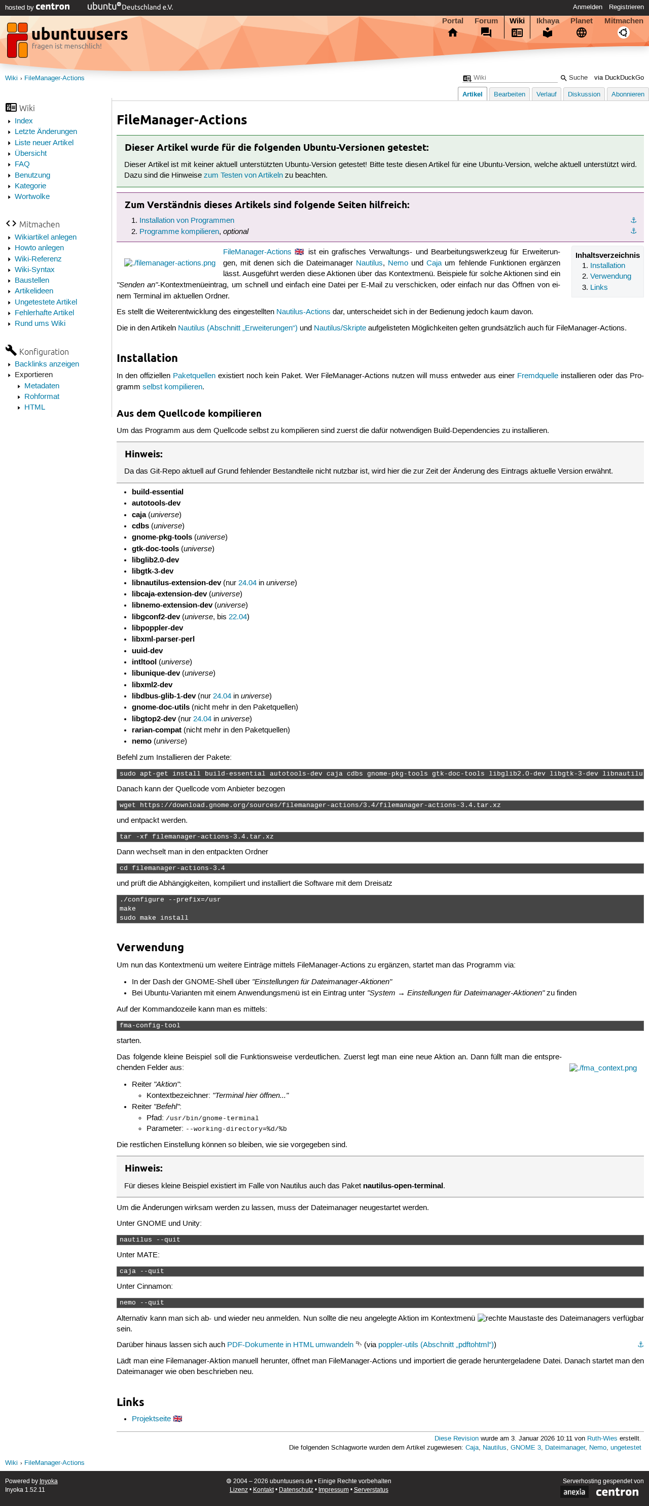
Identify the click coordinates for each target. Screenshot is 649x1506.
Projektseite (151, 1419)
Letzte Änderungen (46, 132)
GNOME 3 (526, 1448)
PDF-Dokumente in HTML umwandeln (290, 1345)
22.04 (238, 617)
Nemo (398, 263)
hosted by (20, 8)
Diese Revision (457, 1439)
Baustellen (32, 280)
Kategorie (30, 186)
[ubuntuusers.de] (68, 43)
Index (24, 121)
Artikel (472, 94)
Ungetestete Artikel (46, 302)
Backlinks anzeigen (47, 364)
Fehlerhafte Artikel (44, 313)
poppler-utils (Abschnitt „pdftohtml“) (436, 1345)
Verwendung (610, 276)
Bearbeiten (509, 94)
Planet (581, 21)
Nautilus (369, 263)
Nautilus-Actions (303, 312)
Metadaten (41, 386)
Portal (452, 21)
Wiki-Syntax (35, 270)
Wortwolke (32, 197)
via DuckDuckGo (619, 78)
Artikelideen (34, 291)
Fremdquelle (537, 376)
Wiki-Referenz (38, 259)
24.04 (247, 583)
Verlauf (546, 94)
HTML (34, 407)
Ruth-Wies (602, 1439)
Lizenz (239, 1490)
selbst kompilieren (172, 387)
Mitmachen (623, 21)
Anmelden (587, 7)
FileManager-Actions (54, 78)
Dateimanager (565, 1448)
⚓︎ (633, 220)
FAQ (22, 164)
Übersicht (31, 153)
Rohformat (41, 396)
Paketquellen (194, 376)
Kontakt (263, 1490)
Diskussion (584, 94)
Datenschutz (296, 1490)
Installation (607, 266)
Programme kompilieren (179, 232)
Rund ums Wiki (40, 323)
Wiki (517, 21)
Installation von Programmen (186, 220)
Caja (434, 263)
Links (599, 287)
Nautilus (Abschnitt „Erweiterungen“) (238, 328)
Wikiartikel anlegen (46, 237)
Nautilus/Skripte (340, 328)
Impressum (333, 1490)
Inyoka (49, 1481)
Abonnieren (627, 94)
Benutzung (32, 175)
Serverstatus (371, 1490)
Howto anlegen (39, 248)
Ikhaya (547, 21)
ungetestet (625, 1448)
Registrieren (626, 7)
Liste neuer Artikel (44, 143)
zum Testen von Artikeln (243, 175)
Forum (486, 21)
